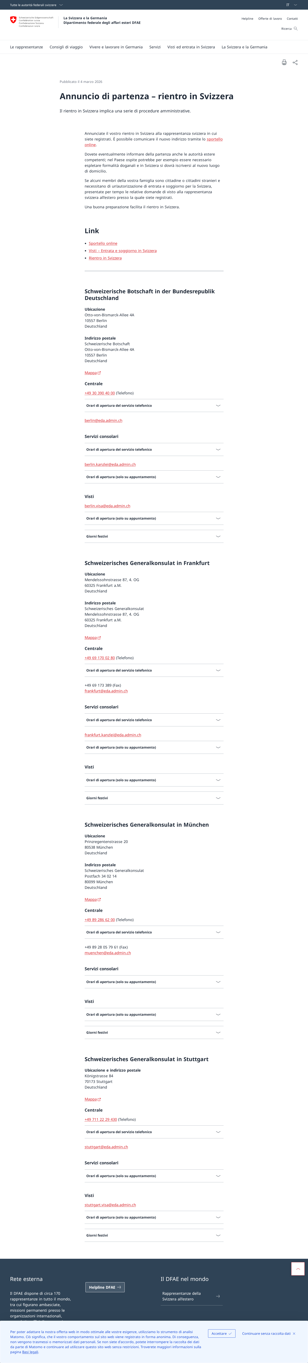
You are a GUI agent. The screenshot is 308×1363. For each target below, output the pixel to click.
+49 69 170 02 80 (100, 657)
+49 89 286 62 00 (100, 919)
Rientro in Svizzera (105, 257)
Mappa (91, 372)
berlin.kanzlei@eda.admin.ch (110, 464)
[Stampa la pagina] (284, 62)
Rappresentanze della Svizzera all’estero (181, 1296)
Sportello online (103, 243)
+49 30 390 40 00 (100, 392)
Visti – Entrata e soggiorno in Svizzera (123, 250)
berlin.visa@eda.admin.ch (107, 505)
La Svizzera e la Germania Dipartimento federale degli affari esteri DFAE (102, 20)
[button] (26, 47)
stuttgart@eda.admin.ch (106, 1146)
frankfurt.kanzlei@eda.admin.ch (113, 734)
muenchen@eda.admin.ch (108, 952)
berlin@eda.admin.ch (103, 420)
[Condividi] (295, 62)
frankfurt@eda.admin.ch (106, 690)
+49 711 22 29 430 (101, 1119)
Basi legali (30, 1352)
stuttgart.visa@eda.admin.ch (110, 1204)
